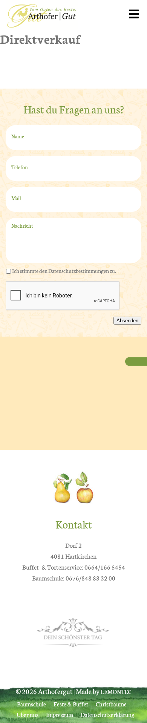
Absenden (127, 320)
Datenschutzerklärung (107, 714)
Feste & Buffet (71, 704)
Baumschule (31, 704)
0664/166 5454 (104, 566)
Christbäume (111, 704)
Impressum (59, 714)
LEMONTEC (116, 691)
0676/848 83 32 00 (90, 577)
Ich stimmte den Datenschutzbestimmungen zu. (64, 270)
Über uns (27, 714)
